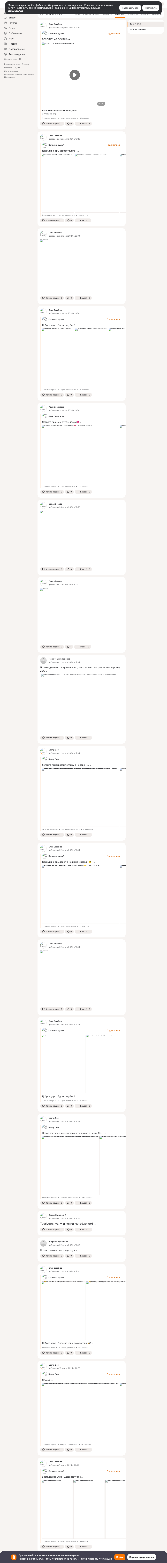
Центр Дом (53, 1374)
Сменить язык (10, 59)
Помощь (25, 64)
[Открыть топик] (81, 669)
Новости (8, 67)
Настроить (151, 7)
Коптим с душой (56, 33)
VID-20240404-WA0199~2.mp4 (59, 110)
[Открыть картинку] (57, 183)
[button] (52, 124)
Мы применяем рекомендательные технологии (19, 74)
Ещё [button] (16, 67)
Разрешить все (130, 7)
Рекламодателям (12, 64)
